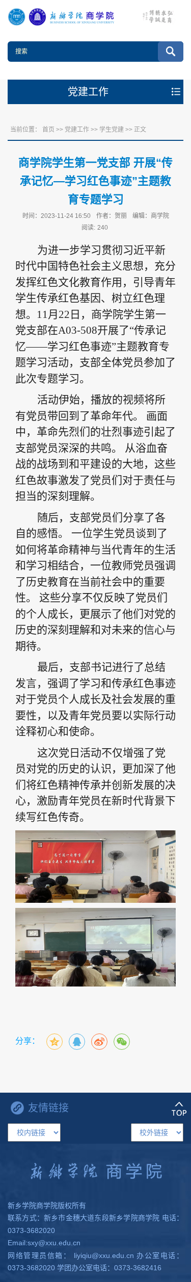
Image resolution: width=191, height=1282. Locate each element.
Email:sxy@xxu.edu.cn (44, 1243)
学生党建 (111, 129)
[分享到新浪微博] (99, 1041)
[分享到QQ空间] (54, 1041)
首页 (48, 129)
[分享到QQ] (77, 1041)
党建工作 (77, 129)
